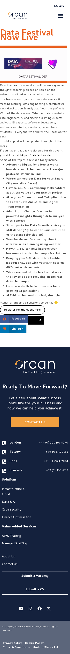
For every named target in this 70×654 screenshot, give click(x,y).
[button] (60, 15)
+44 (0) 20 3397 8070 (53, 442)
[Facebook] (39, 608)
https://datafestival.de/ (36, 155)
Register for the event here (22, 310)
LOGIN (59, 6)
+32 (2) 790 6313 (57, 470)
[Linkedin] (21, 608)
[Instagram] (30, 608)
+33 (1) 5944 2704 (56, 461)
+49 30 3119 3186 (57, 452)
